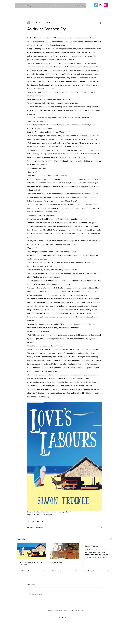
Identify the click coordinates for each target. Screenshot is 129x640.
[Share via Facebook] (28, 521)
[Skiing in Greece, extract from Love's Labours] (31, 551)
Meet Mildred (57, 562)
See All (110, 539)
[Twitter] (96, 5)
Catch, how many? (92, 546)
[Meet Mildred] (64, 551)
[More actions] (100, 23)
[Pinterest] (101, 5)
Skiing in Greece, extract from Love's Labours (31, 563)
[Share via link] (43, 521)
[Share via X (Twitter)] (33, 521)
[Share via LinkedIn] (38, 521)
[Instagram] (106, 5)
